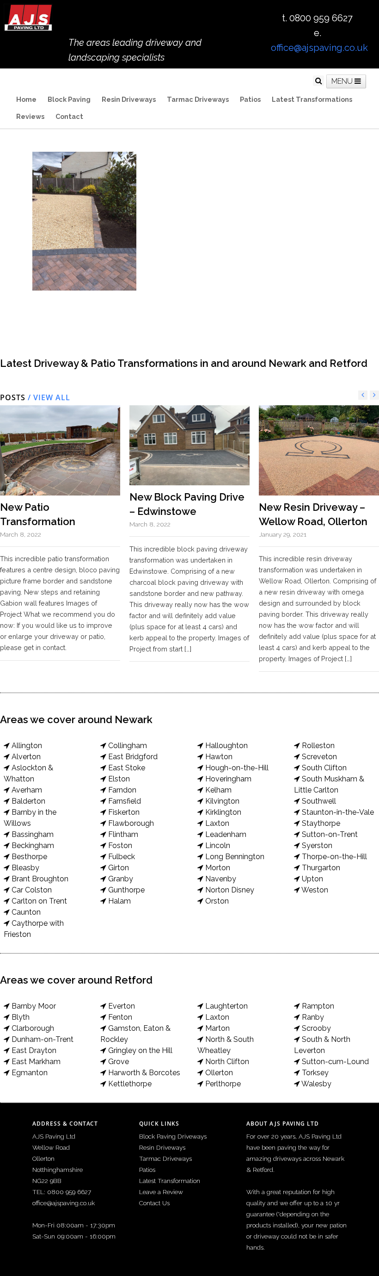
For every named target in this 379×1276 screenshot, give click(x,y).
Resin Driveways (129, 99)
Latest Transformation (169, 1180)
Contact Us (154, 1203)
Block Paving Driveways (173, 1136)
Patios (250, 99)
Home (26, 99)
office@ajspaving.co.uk (319, 47)
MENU (343, 81)
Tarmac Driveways (198, 99)
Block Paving (69, 99)
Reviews (30, 116)
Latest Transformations (312, 99)
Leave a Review (161, 1191)
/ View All (47, 397)
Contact (69, 116)
